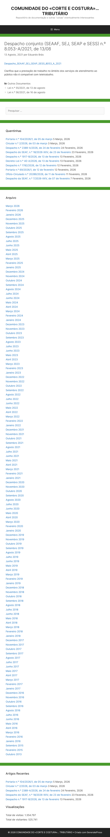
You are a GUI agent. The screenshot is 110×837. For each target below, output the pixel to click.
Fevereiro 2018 (14, 631)
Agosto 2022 (13, 394)
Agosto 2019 (13, 552)
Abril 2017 (11, 675)
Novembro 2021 (15, 434)
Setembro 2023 (15, 337)
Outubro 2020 (14, 491)
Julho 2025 (12, 241)
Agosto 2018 (13, 605)
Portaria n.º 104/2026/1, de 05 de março (29, 139)
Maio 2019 (12, 565)
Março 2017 (12, 679)
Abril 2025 (12, 254)
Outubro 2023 (14, 333)
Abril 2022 (12, 412)
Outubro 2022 (14, 385)
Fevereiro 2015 (14, 750)
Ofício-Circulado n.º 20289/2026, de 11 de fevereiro (35, 174)
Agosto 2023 (13, 341)
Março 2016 (12, 732)
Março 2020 (13, 521)
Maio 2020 (12, 513)
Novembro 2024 (15, 276)
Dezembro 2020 (15, 482)
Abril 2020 (12, 517)
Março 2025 (12, 258)
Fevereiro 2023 (14, 368)
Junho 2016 (12, 719)
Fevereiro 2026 (14, 210)
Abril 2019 (11, 570)
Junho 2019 (12, 561)
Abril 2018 (11, 622)
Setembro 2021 (14, 442)
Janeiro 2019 (13, 583)
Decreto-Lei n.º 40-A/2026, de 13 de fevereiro (32, 161)
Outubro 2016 (14, 701)
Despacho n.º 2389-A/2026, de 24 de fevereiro (33, 147)
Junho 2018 (12, 613)
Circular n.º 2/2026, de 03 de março (26, 143)
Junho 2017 (12, 666)
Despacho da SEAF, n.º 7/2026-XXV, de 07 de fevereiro (38, 178)
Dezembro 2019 (15, 534)
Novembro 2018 (15, 592)
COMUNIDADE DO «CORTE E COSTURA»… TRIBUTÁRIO (55, 11)
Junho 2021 (12, 456)
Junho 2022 (12, 403)
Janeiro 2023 (13, 372)
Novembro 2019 (15, 539)
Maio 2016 (12, 723)
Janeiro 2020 (13, 530)
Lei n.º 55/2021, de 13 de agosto (26, 87)
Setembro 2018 (14, 600)
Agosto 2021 (13, 447)
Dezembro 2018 (15, 587)
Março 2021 (12, 469)
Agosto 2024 (13, 289)
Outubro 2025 (14, 227)
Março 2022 (12, 416)
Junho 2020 (12, 508)
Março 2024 (13, 311)
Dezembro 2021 (15, 429)
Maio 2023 (12, 355)
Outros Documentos (19, 83)
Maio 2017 (12, 671)
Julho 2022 (12, 399)
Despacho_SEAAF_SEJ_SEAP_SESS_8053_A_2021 (32, 63)
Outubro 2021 (13, 438)
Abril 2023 (12, 359)
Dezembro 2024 (15, 271)
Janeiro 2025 (13, 267)
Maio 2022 (12, 407)
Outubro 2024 (14, 280)
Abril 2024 (12, 306)
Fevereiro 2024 (14, 315)
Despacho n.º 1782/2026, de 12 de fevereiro (31, 165)
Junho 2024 (12, 298)
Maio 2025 (12, 249)
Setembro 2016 (14, 706)
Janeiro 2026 (13, 214)
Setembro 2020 (15, 495)
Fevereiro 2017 (14, 684)
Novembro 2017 (15, 644)
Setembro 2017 (14, 653)
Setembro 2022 (15, 390)
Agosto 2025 (13, 236)
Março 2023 (13, 363)
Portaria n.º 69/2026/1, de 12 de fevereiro (30, 169)
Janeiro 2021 (13, 478)
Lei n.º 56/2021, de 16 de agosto (26, 92)
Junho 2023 (12, 350)
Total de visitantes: (17, 819)
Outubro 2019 (14, 543)
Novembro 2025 (15, 223)
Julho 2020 (12, 504)
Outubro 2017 (13, 649)
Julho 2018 (12, 609)
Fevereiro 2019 (14, 578)
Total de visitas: (15, 815)
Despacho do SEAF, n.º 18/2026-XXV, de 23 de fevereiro (38, 152)
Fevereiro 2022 (14, 420)
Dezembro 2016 (15, 692)
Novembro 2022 (15, 381)
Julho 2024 (12, 293)
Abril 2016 (11, 728)
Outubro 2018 (13, 596)
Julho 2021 (12, 451)
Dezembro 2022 (15, 377)
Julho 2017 (12, 662)
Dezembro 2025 (15, 219)
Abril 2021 (11, 464)
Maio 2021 (12, 460)
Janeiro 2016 (13, 741)
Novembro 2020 (15, 486)
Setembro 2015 (14, 745)
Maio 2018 (12, 618)
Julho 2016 (12, 714)
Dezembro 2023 (15, 324)
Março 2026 (13, 206)
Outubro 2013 (14, 754)
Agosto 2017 (13, 657)
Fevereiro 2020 (14, 526)
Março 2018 (12, 627)
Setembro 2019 (14, 548)
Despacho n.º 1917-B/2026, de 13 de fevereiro (32, 156)
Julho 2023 (12, 346)
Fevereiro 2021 (14, 473)
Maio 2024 (12, 302)
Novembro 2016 (15, 697)
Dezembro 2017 (15, 640)
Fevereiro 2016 (14, 736)
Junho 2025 (12, 245)
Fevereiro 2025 (14, 262)
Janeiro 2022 (13, 425)
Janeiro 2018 (13, 635)
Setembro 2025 (15, 232)
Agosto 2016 (13, 710)
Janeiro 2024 (13, 320)
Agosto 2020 (13, 499)
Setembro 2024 (15, 285)
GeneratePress (94, 832)
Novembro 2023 (15, 328)
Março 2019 (12, 574)
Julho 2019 (12, 557)
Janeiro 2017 (13, 688)
